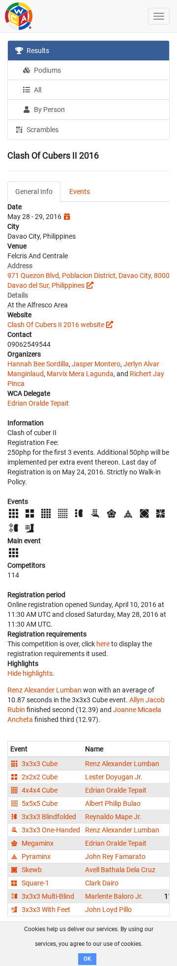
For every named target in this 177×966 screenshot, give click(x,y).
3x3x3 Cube (39, 764)
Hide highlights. (31, 673)
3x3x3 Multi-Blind (47, 896)
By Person (48, 109)
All (36, 90)
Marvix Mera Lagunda (80, 374)
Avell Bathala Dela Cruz (120, 870)
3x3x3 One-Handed (50, 830)
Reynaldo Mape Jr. (113, 817)
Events (79, 191)
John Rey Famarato (115, 856)
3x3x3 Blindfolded (48, 817)
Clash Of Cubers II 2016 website (55, 325)
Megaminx (37, 843)
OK (87, 959)
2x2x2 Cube (39, 777)
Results (37, 51)
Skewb (31, 870)
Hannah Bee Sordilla (38, 364)
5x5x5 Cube (39, 803)
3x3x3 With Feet (45, 909)
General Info (34, 191)
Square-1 (34, 883)
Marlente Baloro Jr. (114, 896)
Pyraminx (35, 856)
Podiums (46, 70)
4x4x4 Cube (39, 790)
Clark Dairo (101, 883)
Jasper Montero (96, 364)
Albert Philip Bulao (113, 803)
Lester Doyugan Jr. (114, 777)
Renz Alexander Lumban (44, 690)
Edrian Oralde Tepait (38, 403)
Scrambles (42, 130)
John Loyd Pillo (108, 909)
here (103, 644)
